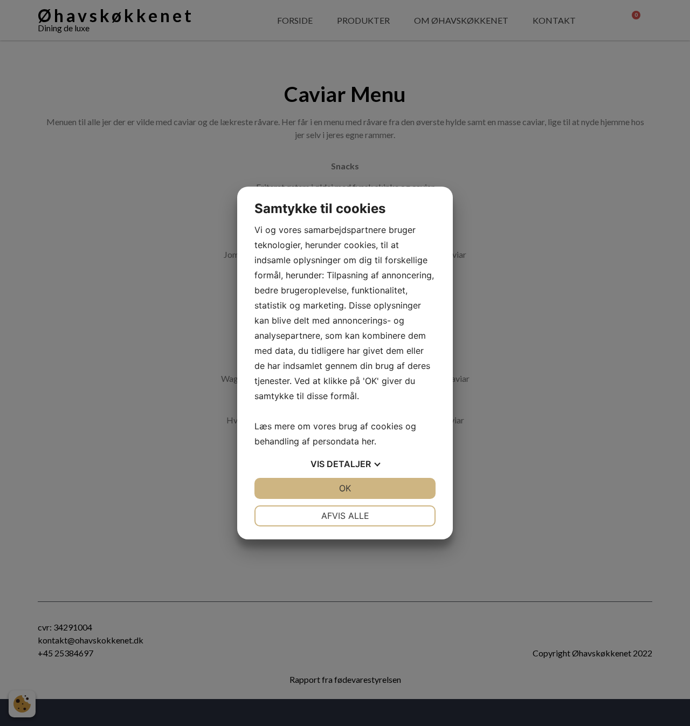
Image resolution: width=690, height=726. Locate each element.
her (368, 441)
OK (345, 488)
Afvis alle (345, 515)
